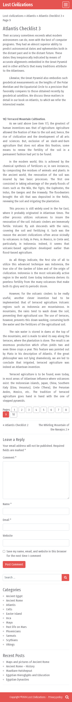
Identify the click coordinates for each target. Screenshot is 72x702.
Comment (9, 457)
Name (7, 504)
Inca (8, 618)
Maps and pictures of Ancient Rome (27, 662)
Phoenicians (13, 631)
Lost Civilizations (18, 5)
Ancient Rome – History (20, 666)
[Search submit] (65, 577)
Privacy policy (55, 697)
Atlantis (31, 16)
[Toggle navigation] (65, 4)
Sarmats (11, 635)
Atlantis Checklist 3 (50, 16)
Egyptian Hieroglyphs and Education (28, 675)
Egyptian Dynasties (17, 679)
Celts (9, 609)
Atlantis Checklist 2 (16, 425)
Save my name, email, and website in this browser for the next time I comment (36, 554)
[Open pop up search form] (67, 697)
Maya (9, 622)
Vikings (10, 644)
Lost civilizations (13, 16)
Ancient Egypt (14, 596)
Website (8, 535)
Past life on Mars (16, 627)
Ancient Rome (14, 600)
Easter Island (14, 613)
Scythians (12, 640)
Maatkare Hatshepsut (19, 670)
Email (7, 520)
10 (13, 414)
